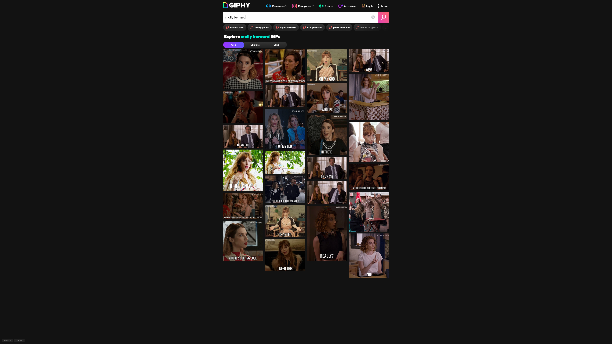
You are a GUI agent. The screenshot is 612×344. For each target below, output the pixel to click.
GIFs (233, 44)
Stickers (255, 44)
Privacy (7, 340)
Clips (276, 44)
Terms (19, 340)
